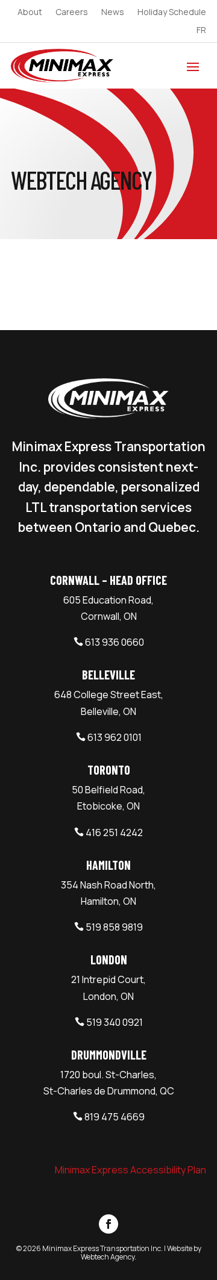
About (29, 12)
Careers (71, 12)
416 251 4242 (114, 832)
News (112, 12)
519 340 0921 (114, 1022)
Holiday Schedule (171, 12)
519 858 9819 (114, 927)
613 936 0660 (114, 642)
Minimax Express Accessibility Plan (130, 1169)
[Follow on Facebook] (108, 1224)
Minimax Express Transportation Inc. (103, 1248)
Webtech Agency (107, 1257)
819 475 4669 (114, 1116)
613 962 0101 (114, 737)
